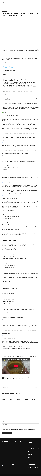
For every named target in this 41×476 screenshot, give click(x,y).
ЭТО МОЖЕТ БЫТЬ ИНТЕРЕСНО (8, 393)
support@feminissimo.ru (22, 471)
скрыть (8, 64)
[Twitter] (31, 467)
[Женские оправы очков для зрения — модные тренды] (4, 445)
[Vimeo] (33, 467)
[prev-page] (2, 405)
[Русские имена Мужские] (17, 445)
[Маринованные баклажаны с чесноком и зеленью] (28, 397)
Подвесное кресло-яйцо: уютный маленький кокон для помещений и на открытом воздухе (10, 450)
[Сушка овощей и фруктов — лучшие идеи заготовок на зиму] (20, 397)
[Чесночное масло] (35, 397)
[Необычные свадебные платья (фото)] (17, 453)
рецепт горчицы (14, 378)
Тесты (3, 7)
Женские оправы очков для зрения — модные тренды (10, 445)
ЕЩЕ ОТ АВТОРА (17, 393)
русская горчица (20, 378)
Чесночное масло (35, 400)
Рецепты (6, 9)
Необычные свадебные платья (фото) (22, 453)
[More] (18, 19)
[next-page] (4, 405)
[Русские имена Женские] (17, 449)
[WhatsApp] (11, 19)
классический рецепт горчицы (6, 378)
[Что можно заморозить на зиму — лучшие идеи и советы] (13, 397)
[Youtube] (37, 467)
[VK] (16, 19)
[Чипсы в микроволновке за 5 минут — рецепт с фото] (5, 397)
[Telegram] (13, 19)
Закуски (9, 9)
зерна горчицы (17, 377)
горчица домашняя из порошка (9, 377)
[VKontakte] (35, 467)
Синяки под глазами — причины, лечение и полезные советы (9, 389)
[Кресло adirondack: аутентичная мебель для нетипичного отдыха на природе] (4, 455)
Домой (3, 9)
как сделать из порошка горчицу (25, 377)
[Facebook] (28, 467)
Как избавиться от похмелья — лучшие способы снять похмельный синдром (30, 389)
